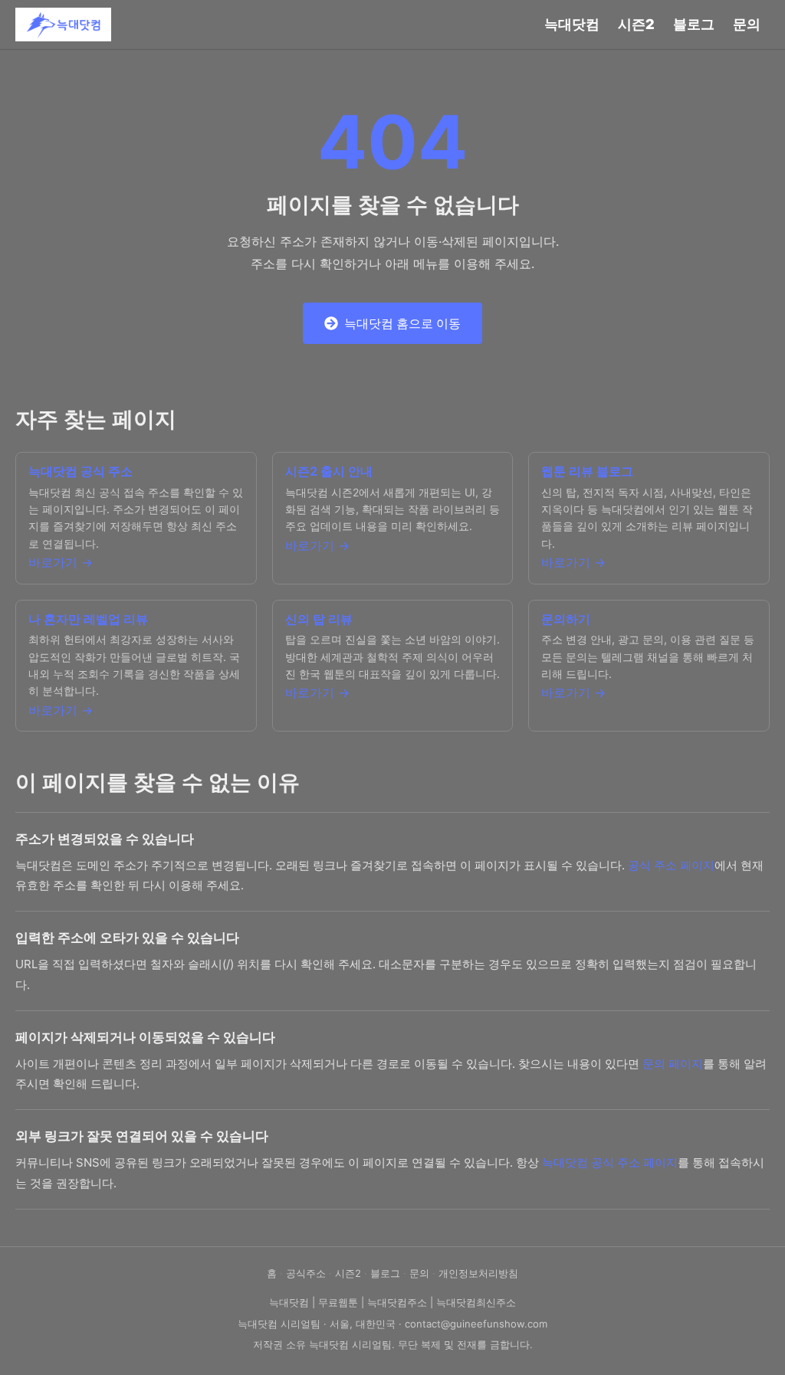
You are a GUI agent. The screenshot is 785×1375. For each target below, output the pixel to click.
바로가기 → (60, 562)
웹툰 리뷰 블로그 (587, 471)
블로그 (693, 24)
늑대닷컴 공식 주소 (80, 471)
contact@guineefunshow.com (476, 1324)
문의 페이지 (672, 1063)
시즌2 (636, 24)
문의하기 (565, 619)
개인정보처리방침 (478, 1273)
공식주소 (306, 1273)
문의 (746, 24)
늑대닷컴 (571, 24)
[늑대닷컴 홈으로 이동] (63, 24)
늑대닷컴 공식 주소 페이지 (610, 1162)
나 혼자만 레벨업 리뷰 (88, 619)
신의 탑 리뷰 (319, 619)
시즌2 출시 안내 (329, 471)
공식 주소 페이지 (671, 865)
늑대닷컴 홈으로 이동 (402, 323)
